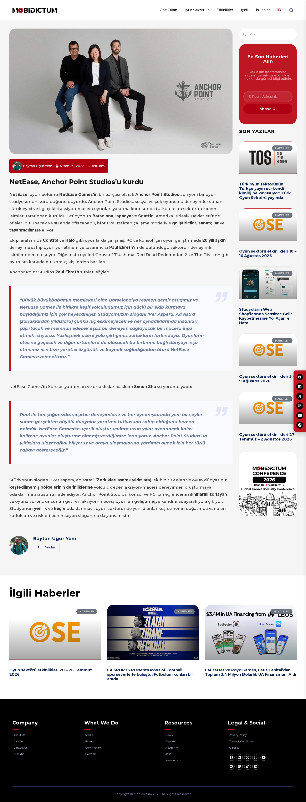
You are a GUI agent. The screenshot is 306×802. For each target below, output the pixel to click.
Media (89, 735)
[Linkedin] (239, 757)
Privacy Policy (238, 735)
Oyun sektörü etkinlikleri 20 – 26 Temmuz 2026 (50, 672)
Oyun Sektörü (194, 10)
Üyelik (244, 10)
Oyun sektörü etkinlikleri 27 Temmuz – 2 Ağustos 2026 (266, 437)
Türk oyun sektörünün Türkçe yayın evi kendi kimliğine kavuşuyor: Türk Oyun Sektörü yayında (265, 191)
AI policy (234, 747)
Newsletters (173, 760)
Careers (19, 741)
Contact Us (20, 747)
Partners (90, 754)
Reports (170, 741)
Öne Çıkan (168, 10)
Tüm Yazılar (46, 547)
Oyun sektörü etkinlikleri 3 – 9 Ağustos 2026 (267, 378)
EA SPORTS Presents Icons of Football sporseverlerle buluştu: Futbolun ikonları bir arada (150, 674)
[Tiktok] (247, 766)
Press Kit (19, 754)
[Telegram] (231, 766)
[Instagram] (255, 757)
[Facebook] (231, 757)
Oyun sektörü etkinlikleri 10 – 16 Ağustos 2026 (267, 253)
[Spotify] (239, 766)
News (169, 735)
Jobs (168, 754)
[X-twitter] (247, 757)
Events (89, 741)
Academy (171, 747)
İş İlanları (263, 10)
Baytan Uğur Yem (54, 538)
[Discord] (255, 766)
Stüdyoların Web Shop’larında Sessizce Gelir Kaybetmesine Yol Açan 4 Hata (265, 316)
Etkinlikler (224, 10)
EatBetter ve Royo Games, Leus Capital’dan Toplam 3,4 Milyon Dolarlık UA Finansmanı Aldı (250, 672)
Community (93, 747)
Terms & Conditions (241, 741)
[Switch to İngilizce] (279, 10)
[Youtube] (263, 757)
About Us (19, 735)
